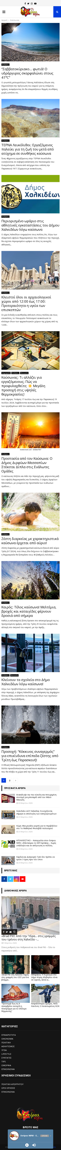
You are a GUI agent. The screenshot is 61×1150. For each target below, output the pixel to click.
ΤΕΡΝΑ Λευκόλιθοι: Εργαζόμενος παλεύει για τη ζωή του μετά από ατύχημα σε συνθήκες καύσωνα (27, 149)
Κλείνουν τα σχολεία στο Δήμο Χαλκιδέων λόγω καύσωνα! (25, 681)
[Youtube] (35, 3)
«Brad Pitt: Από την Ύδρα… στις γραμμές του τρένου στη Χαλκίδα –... (28, 937)
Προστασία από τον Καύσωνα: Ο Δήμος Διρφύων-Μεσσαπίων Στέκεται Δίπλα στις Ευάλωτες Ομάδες (26, 464)
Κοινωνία (24, 373)
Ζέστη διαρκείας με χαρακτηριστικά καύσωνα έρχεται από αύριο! (30, 540)
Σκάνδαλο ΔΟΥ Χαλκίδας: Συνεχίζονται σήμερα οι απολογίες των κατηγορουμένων (36, 812)
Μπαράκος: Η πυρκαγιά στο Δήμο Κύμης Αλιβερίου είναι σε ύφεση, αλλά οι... (44, 977)
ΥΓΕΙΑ (4, 1050)
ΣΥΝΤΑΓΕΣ (6, 1057)
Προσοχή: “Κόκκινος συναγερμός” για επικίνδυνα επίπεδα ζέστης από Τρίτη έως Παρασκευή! (29, 755)
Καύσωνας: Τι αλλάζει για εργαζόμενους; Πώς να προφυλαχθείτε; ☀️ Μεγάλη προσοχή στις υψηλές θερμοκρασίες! (23, 386)
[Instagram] (32, 3)
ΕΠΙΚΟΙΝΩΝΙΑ (8, 1069)
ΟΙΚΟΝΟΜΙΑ (7, 1038)
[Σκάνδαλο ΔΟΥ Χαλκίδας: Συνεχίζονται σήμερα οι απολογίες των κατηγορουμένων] (8, 814)
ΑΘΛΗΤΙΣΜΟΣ (8, 1046)
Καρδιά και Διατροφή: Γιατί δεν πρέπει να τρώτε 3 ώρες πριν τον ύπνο (35, 858)
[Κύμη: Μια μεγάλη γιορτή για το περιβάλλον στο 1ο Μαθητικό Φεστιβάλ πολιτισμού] (8, 829)
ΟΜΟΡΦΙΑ (6, 1065)
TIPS (3, 1061)
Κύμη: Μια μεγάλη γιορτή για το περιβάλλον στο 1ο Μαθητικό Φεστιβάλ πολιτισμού (36, 827)
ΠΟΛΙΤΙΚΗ (6, 1042)
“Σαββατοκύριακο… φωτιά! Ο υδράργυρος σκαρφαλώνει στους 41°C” (27, 73)
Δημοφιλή (6, 373)
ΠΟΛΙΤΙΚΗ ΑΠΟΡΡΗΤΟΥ (12, 1084)
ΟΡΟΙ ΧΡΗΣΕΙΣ (8, 1088)
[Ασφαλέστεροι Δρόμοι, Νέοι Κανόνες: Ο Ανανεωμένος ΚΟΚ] (45, 993)
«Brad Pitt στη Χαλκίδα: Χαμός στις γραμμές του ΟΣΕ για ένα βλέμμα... (15, 977)
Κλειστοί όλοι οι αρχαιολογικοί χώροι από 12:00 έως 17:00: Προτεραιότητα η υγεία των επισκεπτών (26, 303)
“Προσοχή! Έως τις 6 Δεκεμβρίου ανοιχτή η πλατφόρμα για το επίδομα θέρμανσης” (13, 1007)
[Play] (27, 1145)
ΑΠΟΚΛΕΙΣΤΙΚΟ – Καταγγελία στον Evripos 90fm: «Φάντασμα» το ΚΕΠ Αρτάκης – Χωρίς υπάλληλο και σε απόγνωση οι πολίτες (36, 843)
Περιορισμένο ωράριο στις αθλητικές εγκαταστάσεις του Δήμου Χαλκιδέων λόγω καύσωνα (30, 225)
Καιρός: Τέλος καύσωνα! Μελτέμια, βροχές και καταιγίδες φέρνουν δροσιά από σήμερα (28, 611)
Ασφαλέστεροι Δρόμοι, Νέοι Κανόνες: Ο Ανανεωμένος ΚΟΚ (45, 1004)
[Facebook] (25, 3)
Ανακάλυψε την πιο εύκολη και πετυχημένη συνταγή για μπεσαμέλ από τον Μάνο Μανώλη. (36, 797)
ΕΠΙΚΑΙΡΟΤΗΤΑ (8, 1035)
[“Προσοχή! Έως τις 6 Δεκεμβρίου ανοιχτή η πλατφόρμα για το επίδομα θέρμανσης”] (15, 993)
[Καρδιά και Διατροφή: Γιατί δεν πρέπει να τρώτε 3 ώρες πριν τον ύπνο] (8, 860)
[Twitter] (28, 3)
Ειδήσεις (5, 65)
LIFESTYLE (6, 1054)
